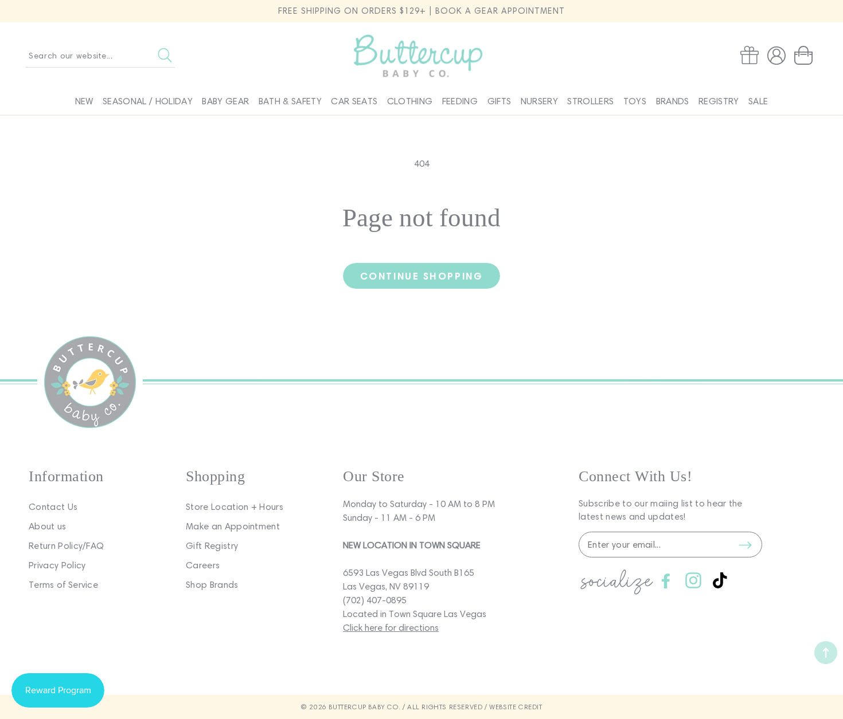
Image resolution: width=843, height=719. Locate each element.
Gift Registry (212, 545)
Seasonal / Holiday (148, 101)
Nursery (539, 101)
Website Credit (515, 706)
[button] (805, 55)
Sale (758, 101)
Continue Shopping (421, 276)
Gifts (499, 101)
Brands (672, 101)
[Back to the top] (825, 652)
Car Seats (354, 101)
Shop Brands (212, 584)
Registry (718, 101)
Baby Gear (225, 101)
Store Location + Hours (234, 506)
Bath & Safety (290, 101)
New (84, 101)
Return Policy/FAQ (66, 545)
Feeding (460, 101)
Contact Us (53, 506)
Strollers (590, 101)
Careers (203, 565)
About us (48, 526)
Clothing (410, 101)
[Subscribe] (745, 544)
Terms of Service (63, 584)
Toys (634, 101)
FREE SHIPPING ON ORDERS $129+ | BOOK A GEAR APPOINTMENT (421, 11)
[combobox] (100, 55)
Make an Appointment (233, 526)
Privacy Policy (57, 565)
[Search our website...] (165, 55)
